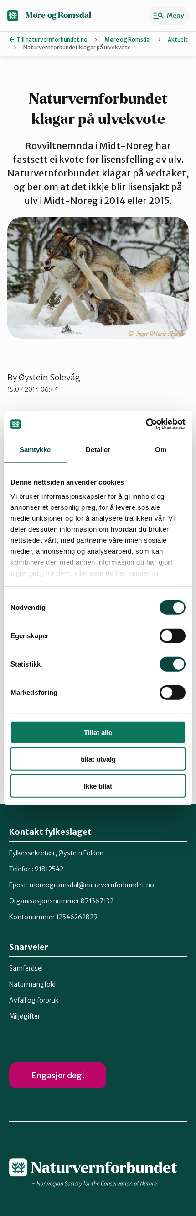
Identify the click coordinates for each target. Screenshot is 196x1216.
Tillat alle (98, 732)
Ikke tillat (98, 785)
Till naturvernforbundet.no (52, 39)
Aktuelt (178, 39)
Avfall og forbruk (34, 1000)
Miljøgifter (24, 1016)
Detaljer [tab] (98, 449)
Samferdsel (26, 968)
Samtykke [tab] (35, 449)
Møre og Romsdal (58, 15)
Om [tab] (160, 449)
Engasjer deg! (57, 1075)
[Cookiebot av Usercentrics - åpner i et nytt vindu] (146, 424)
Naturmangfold (32, 984)
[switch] (173, 635)
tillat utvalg (98, 759)
